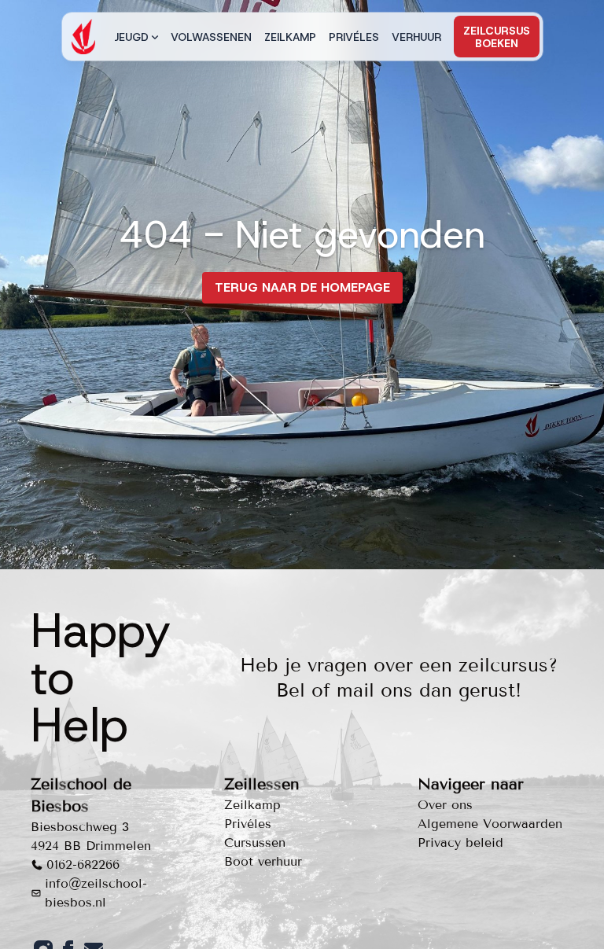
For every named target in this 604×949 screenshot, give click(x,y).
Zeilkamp (290, 37)
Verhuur (416, 37)
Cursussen (254, 842)
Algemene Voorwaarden (490, 823)
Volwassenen (211, 37)
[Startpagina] (83, 36)
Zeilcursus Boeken (496, 37)
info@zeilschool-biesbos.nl (96, 893)
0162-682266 (83, 864)
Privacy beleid (460, 842)
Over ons (445, 804)
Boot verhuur (263, 861)
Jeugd (131, 37)
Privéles (354, 37)
